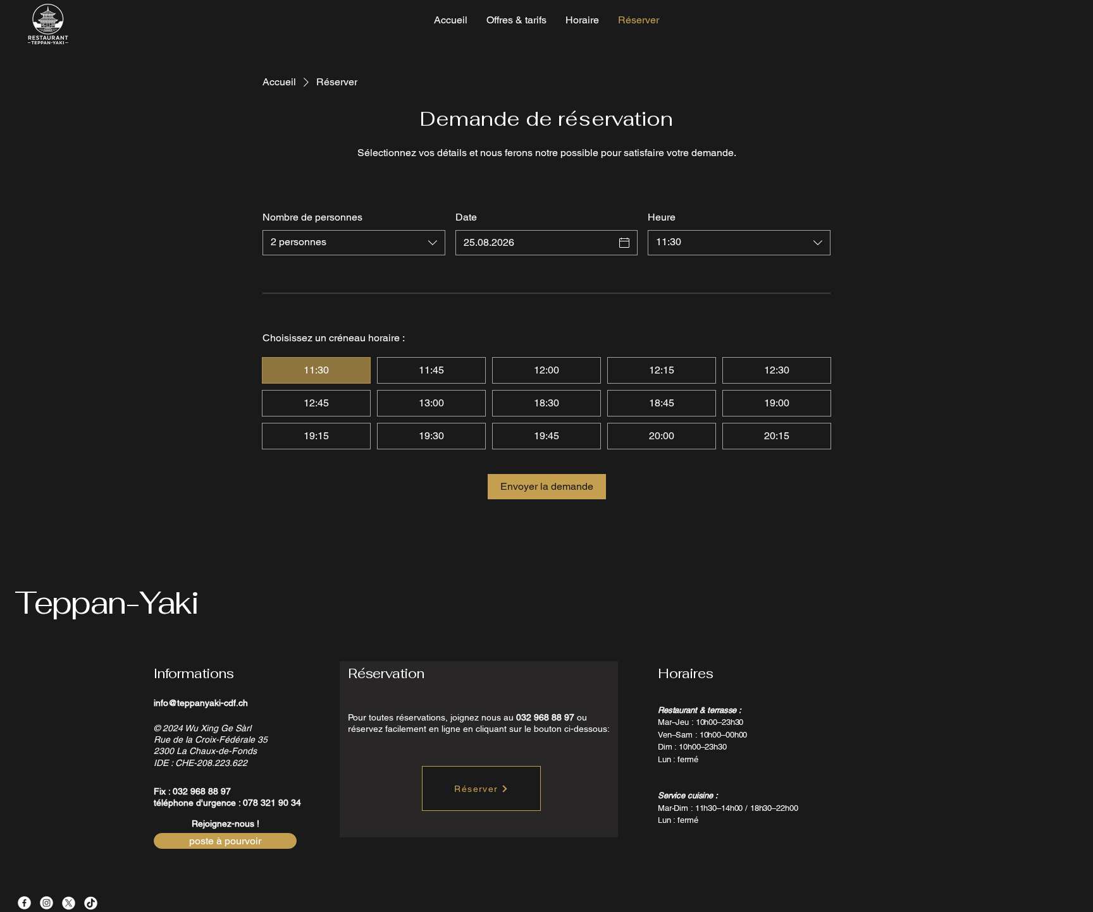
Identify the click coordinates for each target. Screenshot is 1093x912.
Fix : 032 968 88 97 (192, 791)
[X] (69, 903)
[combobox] (353, 242)
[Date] (624, 242)
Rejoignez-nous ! (225, 823)
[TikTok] (91, 903)
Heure (662, 217)
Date (466, 217)
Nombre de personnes (312, 217)
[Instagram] (46, 903)
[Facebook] (24, 903)
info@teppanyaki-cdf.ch (201, 703)
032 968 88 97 (545, 717)
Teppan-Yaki (106, 603)
